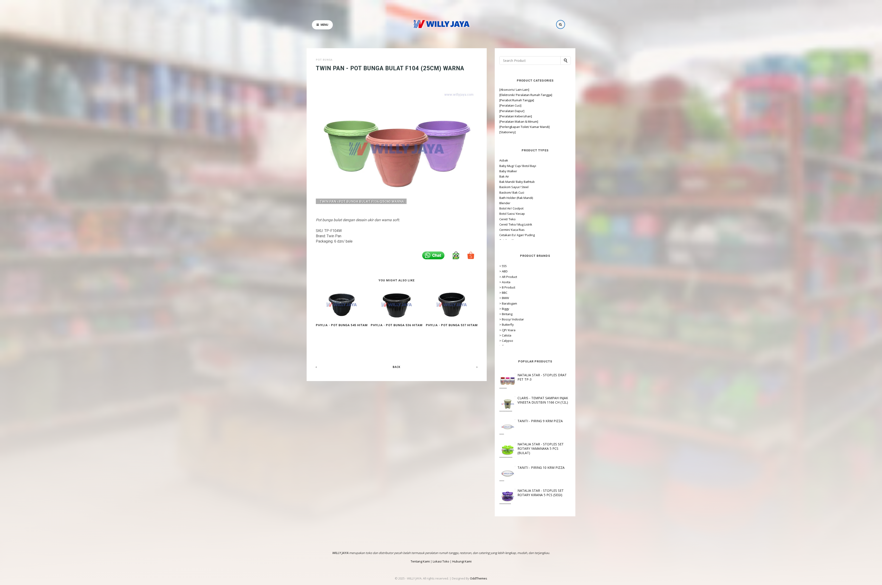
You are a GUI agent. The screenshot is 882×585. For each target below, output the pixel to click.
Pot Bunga (324, 59)
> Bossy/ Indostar (511, 319)
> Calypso (506, 341)
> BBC (503, 293)
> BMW (504, 298)
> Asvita (504, 282)
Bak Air (504, 176)
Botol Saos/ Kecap (512, 214)
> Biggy (504, 309)
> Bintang (505, 314)
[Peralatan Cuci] (510, 105)
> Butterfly (506, 324)
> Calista (505, 335)
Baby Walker (508, 171)
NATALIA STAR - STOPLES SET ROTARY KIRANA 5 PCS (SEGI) (540, 492)
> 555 (503, 266)
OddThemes (478, 578)
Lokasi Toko (441, 561)
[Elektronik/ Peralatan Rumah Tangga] (525, 95)
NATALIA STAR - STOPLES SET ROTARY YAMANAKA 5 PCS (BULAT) (540, 448)
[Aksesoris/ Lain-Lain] (514, 90)
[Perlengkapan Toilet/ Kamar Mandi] (524, 127)
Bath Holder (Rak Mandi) (516, 198)
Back (396, 367)
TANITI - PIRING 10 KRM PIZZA (541, 467)
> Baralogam (508, 303)
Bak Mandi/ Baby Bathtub (517, 182)
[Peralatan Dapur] (511, 111)
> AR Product (508, 277)
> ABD (503, 271)
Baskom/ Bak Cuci (511, 192)
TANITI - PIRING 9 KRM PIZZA (540, 421)
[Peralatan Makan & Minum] (518, 121)
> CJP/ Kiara (507, 330)
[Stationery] (507, 132)
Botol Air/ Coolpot (511, 208)
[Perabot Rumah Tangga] (516, 100)
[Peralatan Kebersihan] (515, 116)
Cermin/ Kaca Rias (512, 230)
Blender (504, 203)
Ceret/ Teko (507, 219)
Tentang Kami (420, 561)
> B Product (507, 287)
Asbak (503, 160)
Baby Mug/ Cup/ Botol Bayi (517, 166)
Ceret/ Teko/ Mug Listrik (515, 224)
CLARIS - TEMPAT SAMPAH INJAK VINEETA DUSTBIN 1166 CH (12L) (542, 400)
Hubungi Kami (462, 561)
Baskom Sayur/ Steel (514, 187)
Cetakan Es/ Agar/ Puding (517, 235)
